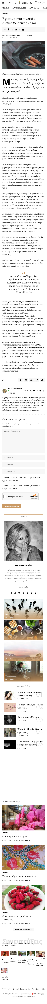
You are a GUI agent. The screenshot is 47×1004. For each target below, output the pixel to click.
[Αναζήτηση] (36, 2)
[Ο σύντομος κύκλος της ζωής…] (23, 817)
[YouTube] (34, 390)
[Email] (15, 29)
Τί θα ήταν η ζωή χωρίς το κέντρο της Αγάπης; (29, 743)
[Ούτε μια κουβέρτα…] (10, 720)
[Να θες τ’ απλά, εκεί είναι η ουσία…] (10, 707)
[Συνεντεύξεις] (23, 609)
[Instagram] (37, 390)
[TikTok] (44, 390)
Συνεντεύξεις (12, 613)
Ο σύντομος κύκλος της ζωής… (17, 836)
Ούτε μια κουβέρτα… (28, 716)
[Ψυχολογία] (23, 671)
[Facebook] (28, 390)
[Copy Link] (19, 29)
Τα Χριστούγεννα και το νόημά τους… (21, 876)
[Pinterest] (40, 390)
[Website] (25, 390)
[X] (31, 390)
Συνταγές (10, 634)
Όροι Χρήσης (36, 989)
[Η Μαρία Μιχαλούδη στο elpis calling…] (10, 732)
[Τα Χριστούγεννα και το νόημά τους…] (23, 857)
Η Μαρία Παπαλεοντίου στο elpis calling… (29, 694)
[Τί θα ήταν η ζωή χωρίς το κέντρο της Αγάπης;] (10, 744)
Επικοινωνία (25, 989)
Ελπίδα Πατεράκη (13, 35)
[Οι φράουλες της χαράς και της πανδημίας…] (23, 897)
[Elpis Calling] (23, 2)
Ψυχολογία (10, 675)
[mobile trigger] (4, 2)
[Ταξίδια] (23, 651)
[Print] (23, 29)
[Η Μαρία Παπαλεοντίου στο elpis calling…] (10, 695)
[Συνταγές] (23, 630)
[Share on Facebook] (8, 29)
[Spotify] (35, 593)
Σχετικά (16, 989)
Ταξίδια (9, 655)
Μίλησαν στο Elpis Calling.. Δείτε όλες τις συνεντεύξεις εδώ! (19, 944)
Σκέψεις (5, 13)
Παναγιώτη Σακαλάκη (26, 996)
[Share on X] (12, 29)
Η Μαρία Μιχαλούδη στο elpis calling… (29, 731)
